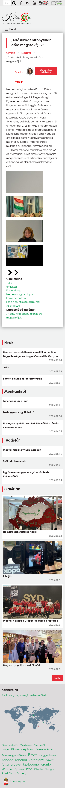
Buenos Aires (44, 749)
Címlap (10, 52)
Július (6, 367)
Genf (5, 745)
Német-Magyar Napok (20, 294)
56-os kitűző (13, 305)
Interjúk (7, 576)
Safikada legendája (14, 461)
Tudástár (26, 52)
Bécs (32, 754)
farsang (7, 764)
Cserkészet (26, 745)
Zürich (17, 764)
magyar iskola (47, 755)
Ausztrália (7, 773)
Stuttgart (50, 769)
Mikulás (13, 745)
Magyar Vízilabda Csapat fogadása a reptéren (30, 620)
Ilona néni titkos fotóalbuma (23, 301)
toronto (45, 764)
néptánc (27, 749)
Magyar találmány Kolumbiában (22, 449)
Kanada (7, 760)
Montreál (39, 745)
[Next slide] (16, 272)
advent (49, 760)
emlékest (11, 286)
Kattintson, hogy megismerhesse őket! (24, 695)
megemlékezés (11, 749)
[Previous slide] (9, 272)
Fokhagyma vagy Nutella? (18, 412)
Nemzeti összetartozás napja (20, 531)
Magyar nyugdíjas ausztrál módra (22, 665)
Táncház (21, 760)
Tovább (57, 678)
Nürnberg (20, 773)
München (7, 769)
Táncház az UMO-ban (15, 400)
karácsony (36, 760)
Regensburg (13, 290)
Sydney (19, 769)
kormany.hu (17, 781)
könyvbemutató (16, 298)
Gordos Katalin (19, 77)
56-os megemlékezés (14, 755)
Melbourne (31, 764)
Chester (38, 769)
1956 (9, 282)
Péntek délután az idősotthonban (22, 378)
